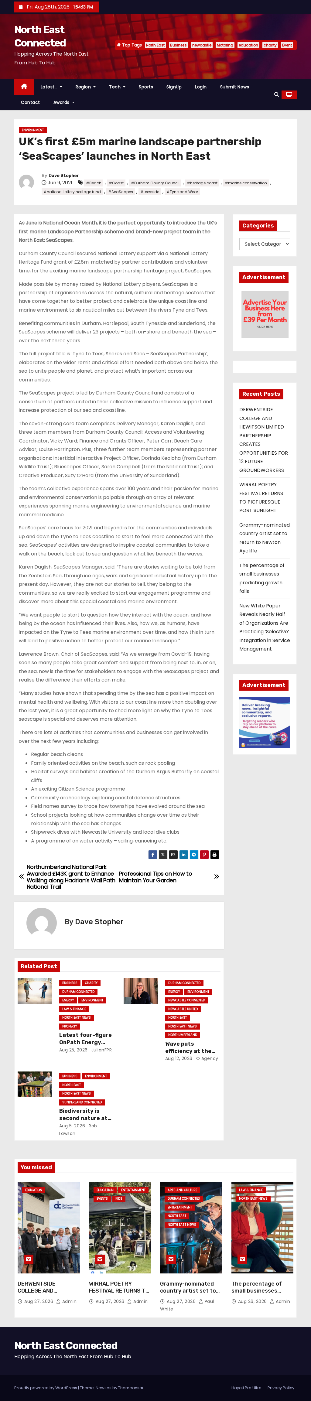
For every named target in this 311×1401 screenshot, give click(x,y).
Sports (146, 87)
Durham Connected (78, 991)
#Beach (93, 183)
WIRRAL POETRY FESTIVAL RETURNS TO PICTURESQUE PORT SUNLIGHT (119, 1294)
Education (33, 1190)
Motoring (225, 45)
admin (69, 1301)
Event (287, 45)
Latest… (50, 87)
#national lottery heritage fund (72, 191)
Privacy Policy (281, 1388)
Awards (62, 102)
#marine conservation (246, 183)
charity (270, 45)
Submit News (234, 87)
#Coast (116, 183)
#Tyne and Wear (182, 191)
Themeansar (131, 1388)
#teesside (149, 191)
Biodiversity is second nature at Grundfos (83, 1118)
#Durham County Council (155, 183)
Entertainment (133, 1190)
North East (155, 45)
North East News (76, 1017)
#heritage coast (202, 183)
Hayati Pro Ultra (246, 1388)
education (248, 45)
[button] (276, 94)
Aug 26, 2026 (253, 1301)
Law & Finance (74, 1009)
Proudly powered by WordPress (46, 1388)
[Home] (24, 87)
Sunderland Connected (82, 1102)
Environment (33, 130)
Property (69, 1026)
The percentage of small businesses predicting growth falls (256, 1294)
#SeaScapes (120, 191)
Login (201, 87)
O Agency (206, 1058)
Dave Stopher (64, 175)
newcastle (201, 45)
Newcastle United (183, 1009)
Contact (30, 102)
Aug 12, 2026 (179, 1058)
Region (84, 87)
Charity (91, 983)
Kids (118, 1198)
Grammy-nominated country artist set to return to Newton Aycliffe (188, 1294)
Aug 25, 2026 (73, 1050)
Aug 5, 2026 (72, 1126)
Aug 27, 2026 (39, 1301)
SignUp (174, 87)
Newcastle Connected (186, 1000)
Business (178, 45)
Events (102, 1198)
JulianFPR (101, 1050)
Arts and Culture (182, 1190)
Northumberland (182, 1035)
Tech (115, 87)
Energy (68, 1000)
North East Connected (65, 1345)
